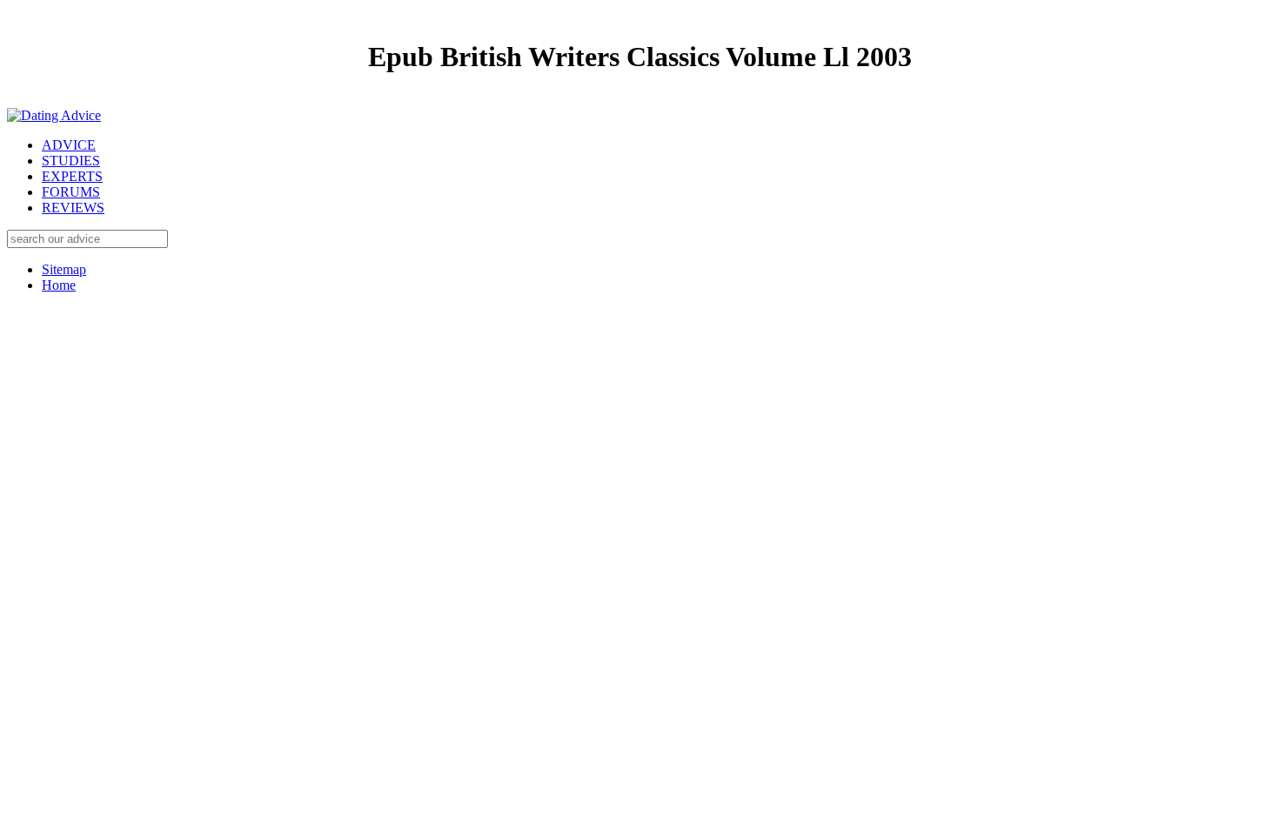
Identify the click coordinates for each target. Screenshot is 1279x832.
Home (59, 285)
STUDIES (71, 160)
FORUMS (71, 192)
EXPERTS (72, 176)
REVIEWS (73, 207)
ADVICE (69, 145)
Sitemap (64, 269)
